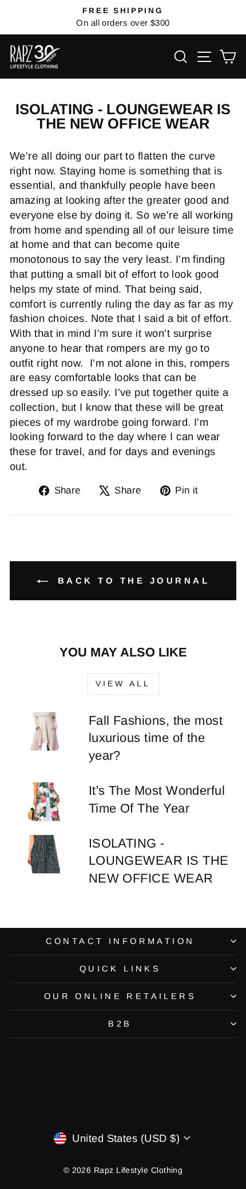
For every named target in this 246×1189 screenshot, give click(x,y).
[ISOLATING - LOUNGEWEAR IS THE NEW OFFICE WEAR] (44, 854)
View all (123, 683)
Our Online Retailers (120, 996)
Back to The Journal (131, 580)
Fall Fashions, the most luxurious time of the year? (156, 738)
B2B (120, 1023)
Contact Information (120, 941)
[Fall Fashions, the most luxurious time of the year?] (44, 731)
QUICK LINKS (120, 968)
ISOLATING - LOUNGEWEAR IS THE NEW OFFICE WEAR (159, 861)
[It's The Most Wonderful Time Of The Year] (44, 801)
